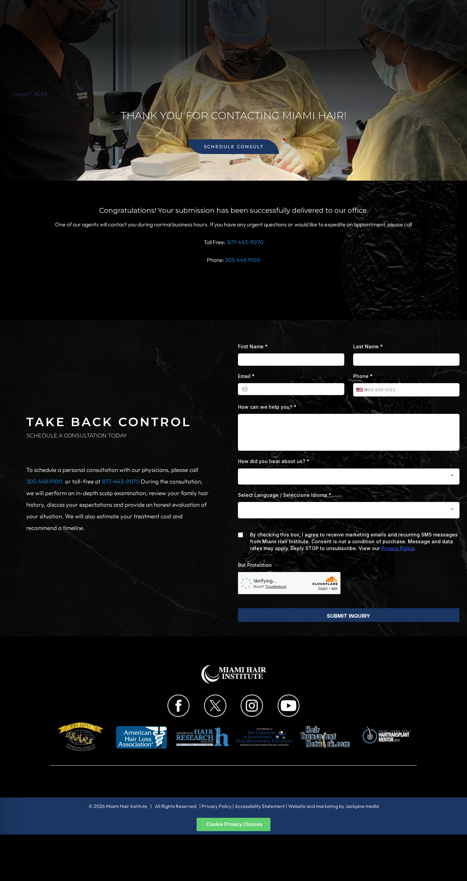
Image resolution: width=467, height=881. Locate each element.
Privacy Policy (216, 806)
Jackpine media (362, 806)
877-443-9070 (245, 242)
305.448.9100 (44, 481)
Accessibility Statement (260, 806)
